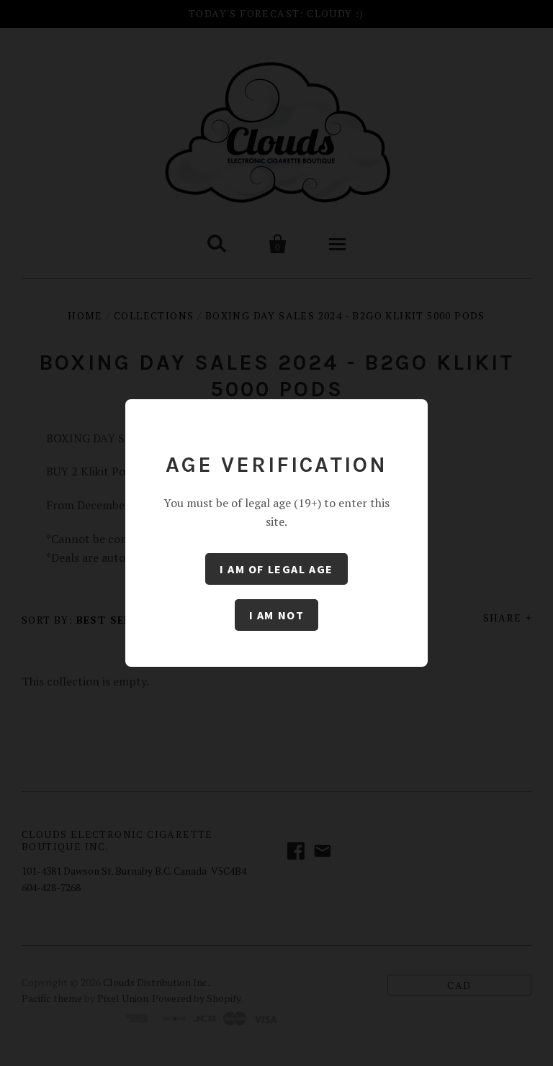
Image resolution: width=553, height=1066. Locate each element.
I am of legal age (276, 569)
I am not (277, 615)
